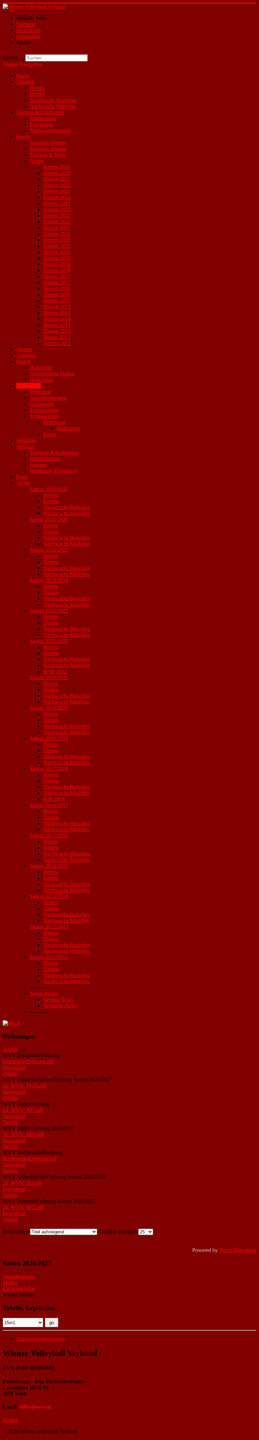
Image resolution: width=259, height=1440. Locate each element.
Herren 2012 (56, 337)
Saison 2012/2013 (49, 927)
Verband (25, 446)
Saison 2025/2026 (49, 519)
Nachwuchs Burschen (53, 100)
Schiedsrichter (45, 416)
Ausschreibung (19, 1276)
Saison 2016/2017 (49, 805)
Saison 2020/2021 (49, 677)
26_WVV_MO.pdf (23, 1134)
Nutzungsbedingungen (40, 1339)
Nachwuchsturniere (50, 130)
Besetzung (54, 422)
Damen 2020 (57, 246)
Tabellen (25, 82)
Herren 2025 (56, 179)
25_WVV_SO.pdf (22, 1183)
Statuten (38, 465)
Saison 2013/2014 (49, 896)
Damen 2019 (57, 258)
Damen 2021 (57, 234)
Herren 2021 (56, 228)
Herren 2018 (56, 264)
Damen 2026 (57, 173)
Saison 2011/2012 (49, 957)
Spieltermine (43, 118)
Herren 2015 (56, 301)
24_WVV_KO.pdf (23, 1110)
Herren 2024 (56, 191)
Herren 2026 (56, 167)
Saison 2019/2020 (49, 708)
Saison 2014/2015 (49, 866)
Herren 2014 (56, 313)
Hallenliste (41, 367)
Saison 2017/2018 (49, 768)
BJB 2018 (54, 799)
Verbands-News (60, 1006)
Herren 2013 (56, 325)
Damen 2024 (57, 197)
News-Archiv (44, 993)
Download (14, 1067)
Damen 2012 (57, 343)
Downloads (28, 386)
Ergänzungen (44, 410)
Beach (23, 136)
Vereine (24, 349)
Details (10, 1073)
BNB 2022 (55, 671)
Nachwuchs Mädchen (53, 106)
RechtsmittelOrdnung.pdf (30, 1158)
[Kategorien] (11, 1023)
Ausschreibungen (48, 398)
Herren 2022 (56, 215)
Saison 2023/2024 (49, 580)
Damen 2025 (57, 185)
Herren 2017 (56, 276)
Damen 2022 (57, 222)
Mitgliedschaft (45, 459)
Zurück (10, 1420)
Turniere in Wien (47, 155)
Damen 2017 (57, 282)
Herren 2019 (56, 252)
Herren (37, 88)
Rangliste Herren (48, 143)
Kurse (49, 434)
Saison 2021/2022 (49, 641)
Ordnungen (42, 404)
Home (22, 76)
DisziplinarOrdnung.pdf (28, 1061)
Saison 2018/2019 (49, 738)
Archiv (37, 161)
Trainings (26, 355)
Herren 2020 (56, 240)
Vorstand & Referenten (54, 452)
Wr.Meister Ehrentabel (53, 471)
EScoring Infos (19, 1288)
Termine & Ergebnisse (40, 112)
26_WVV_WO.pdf (23, 1207)
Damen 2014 (57, 319)
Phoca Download (237, 1250)
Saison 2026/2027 (49, 489)
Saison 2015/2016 (49, 835)
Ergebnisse (41, 124)
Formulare (41, 392)
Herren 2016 (56, 288)
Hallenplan (41, 380)
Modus (10, 1282)
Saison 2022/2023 (49, 610)
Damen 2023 (57, 209)
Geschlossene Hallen (52, 373)
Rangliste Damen (48, 149)
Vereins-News (58, 999)
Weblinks (26, 440)
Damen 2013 (57, 331)
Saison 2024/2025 (49, 550)
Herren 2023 (56, 203)
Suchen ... (13, 57)
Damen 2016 (57, 294)
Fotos (22, 477)
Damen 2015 (57, 307)
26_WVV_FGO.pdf (24, 1086)
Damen (37, 94)
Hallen (23, 361)
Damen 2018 (57, 270)
